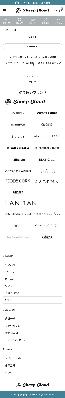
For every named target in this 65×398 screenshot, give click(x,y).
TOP (5, 30)
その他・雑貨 (12, 293)
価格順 (43, 57)
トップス (9, 271)
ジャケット (10, 264)
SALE (15, 30)
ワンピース (11, 286)
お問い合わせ (12, 325)
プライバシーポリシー (17, 339)
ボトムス (10, 278)
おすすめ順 (32, 57)
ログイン (10, 372)
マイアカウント (13, 358)
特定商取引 (11, 332)
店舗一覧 (10, 318)
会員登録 (10, 365)
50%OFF (32, 46)
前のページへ (12, 62)
